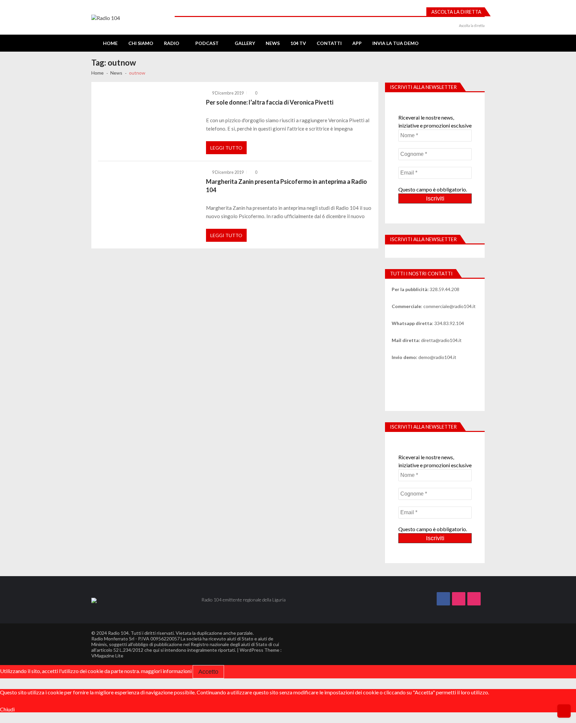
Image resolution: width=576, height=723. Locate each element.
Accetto (208, 671)
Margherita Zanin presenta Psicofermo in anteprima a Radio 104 (286, 185)
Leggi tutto (226, 148)
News (273, 43)
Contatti (329, 43)
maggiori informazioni (166, 671)
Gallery (245, 43)
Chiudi (7, 709)
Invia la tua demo (395, 43)
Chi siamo (140, 43)
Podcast (207, 43)
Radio (171, 43)
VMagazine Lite (107, 655)
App (357, 43)
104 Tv (298, 43)
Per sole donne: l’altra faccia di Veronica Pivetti (269, 102)
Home (110, 43)
